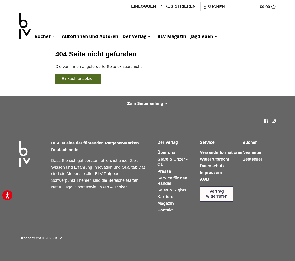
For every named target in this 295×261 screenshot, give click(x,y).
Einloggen (143, 6)
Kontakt (165, 210)
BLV (58, 238)
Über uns (166, 152)
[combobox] (225, 6)
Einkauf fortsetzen (78, 78)
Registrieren (180, 6)
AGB (204, 179)
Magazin (165, 203)
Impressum (211, 172)
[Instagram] (274, 120)
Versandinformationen (222, 152)
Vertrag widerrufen (216, 194)
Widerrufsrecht (214, 159)
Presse (164, 171)
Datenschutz (212, 166)
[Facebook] (266, 120)
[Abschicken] (205, 8)
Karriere (165, 196)
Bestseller (252, 159)
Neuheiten (252, 152)
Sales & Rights (171, 190)
